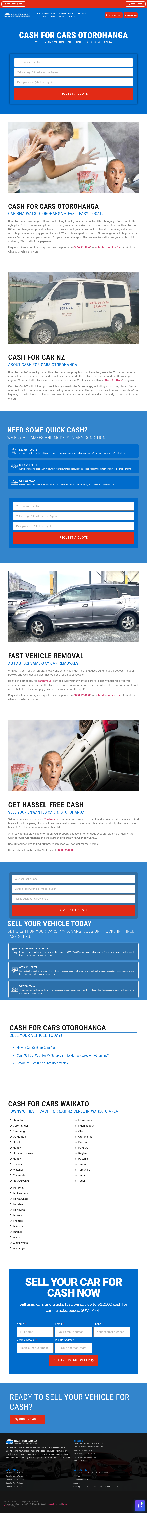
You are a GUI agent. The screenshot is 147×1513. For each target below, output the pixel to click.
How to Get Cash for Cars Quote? (38, 1048)
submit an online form (108, 247)
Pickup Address (65, 1340)
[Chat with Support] (140, 1505)
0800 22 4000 (59, 453)
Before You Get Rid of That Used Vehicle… (44, 1063)
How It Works (57, 17)
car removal (45, 680)
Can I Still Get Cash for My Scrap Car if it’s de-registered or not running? (63, 1055)
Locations (42, 17)
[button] (73, 1048)
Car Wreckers (66, 13)
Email (59, 1324)
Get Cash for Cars (46, 13)
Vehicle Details (26, 1340)
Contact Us (74, 17)
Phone (97, 1324)
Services (81, 13)
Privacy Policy (52, 1504)
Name (21, 1324)
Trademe (49, 819)
